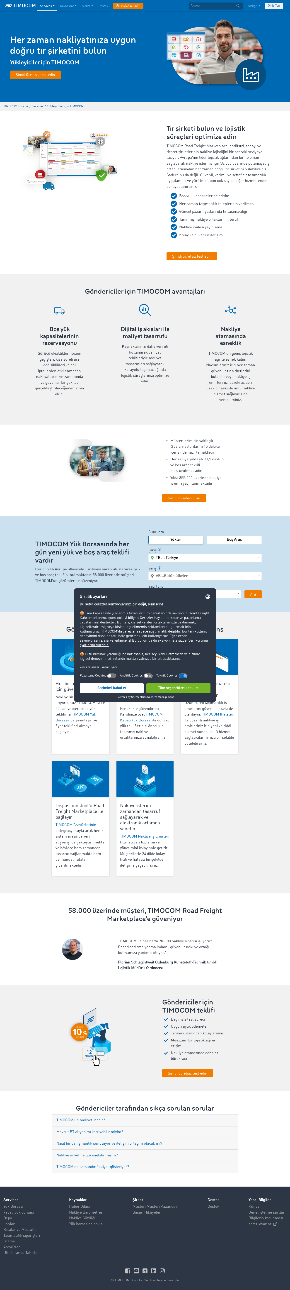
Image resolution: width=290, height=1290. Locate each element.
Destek (103, 6)
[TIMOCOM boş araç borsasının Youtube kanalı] (137, 1271)
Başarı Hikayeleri (147, 1212)
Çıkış (152, 550)
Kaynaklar (67, 6)
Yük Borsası (13, 1207)
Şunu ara (156, 532)
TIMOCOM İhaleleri (218, 714)
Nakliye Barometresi (86, 1212)
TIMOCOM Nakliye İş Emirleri (144, 836)
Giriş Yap (274, 5)
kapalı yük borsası (18, 1212)
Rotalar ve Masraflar (20, 1230)
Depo (7, 1218)
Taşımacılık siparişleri (21, 1236)
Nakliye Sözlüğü (83, 1218)
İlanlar (9, 1224)
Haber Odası (79, 1207)
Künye (254, 1207)
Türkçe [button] (252, 6)
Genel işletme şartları (267, 1212)
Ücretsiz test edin (128, 5)
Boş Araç (234, 540)
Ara (253, 594)
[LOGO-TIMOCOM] (20, 5)
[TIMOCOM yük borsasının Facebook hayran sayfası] (128, 1271)
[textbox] (215, 6)
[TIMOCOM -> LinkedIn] (154, 1271)
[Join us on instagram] (162, 1271)
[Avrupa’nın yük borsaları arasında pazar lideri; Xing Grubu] (146, 1271)
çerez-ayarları (260, 1224)
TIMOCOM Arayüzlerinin (76, 825)
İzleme (9, 1241)
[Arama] (238, 6)
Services (46, 6)
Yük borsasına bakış (85, 1224)
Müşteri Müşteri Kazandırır (155, 1207)
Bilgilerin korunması (266, 1218)
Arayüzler (11, 1247)
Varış (152, 568)
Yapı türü (156, 587)
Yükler (175, 540)
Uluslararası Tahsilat (21, 1253)
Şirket (86, 6)
